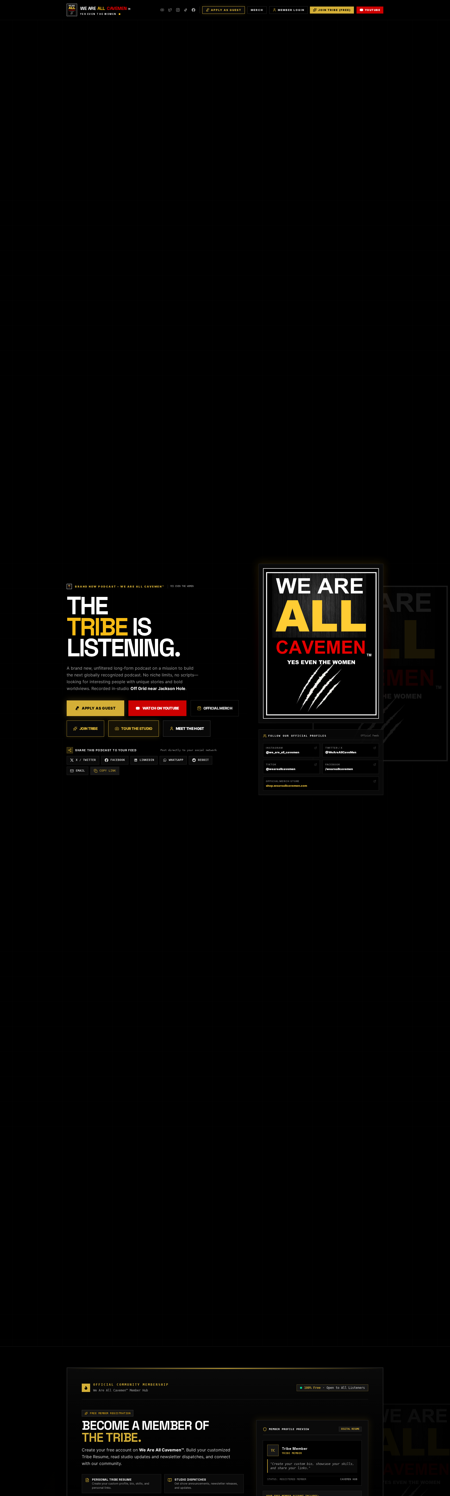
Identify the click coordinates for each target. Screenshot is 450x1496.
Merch (257, 9)
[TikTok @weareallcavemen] (185, 10)
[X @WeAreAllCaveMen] (170, 10)
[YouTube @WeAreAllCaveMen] (162, 10)
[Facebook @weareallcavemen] (193, 10)
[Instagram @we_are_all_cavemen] (177, 10)
